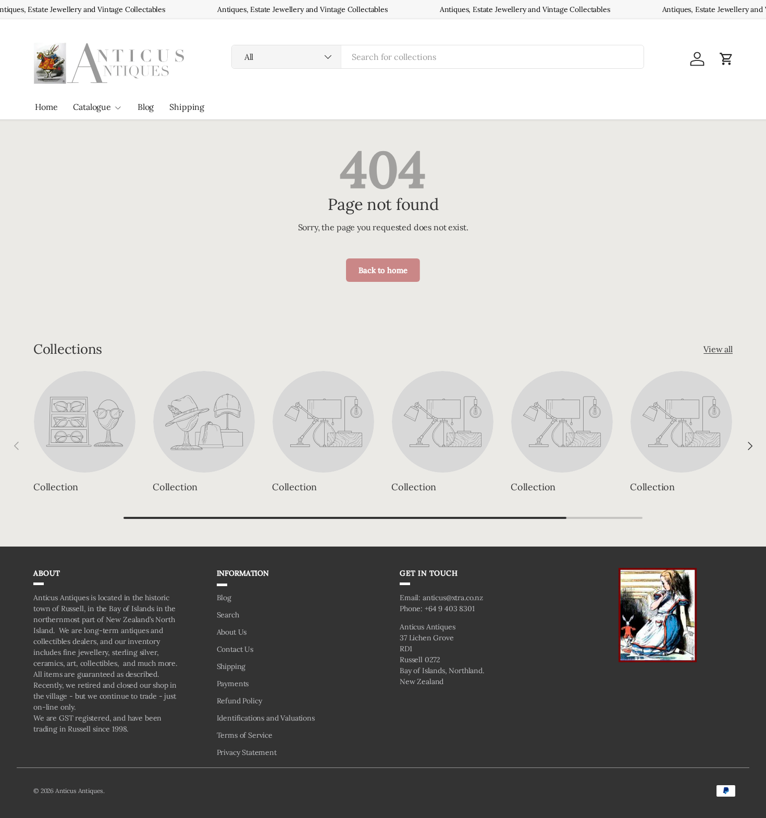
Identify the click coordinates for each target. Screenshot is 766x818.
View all (718, 349)
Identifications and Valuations (266, 718)
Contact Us (235, 649)
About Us (232, 632)
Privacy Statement (247, 752)
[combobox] (438, 56)
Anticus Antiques (79, 791)
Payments (233, 683)
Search (228, 614)
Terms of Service (245, 735)
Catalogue (92, 107)
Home (46, 107)
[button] (726, 58)
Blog (146, 107)
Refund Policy (239, 700)
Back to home (383, 270)
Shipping (186, 107)
